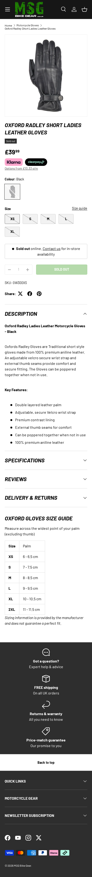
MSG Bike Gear (22, 865)
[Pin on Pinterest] (39, 293)
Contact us (52, 248)
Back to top (46, 762)
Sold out (61, 269)
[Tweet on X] (20, 293)
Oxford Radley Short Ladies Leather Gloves (30, 28)
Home (8, 25)
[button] (84, 9)
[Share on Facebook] (29, 293)
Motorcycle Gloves (28, 25)
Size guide (79, 208)
